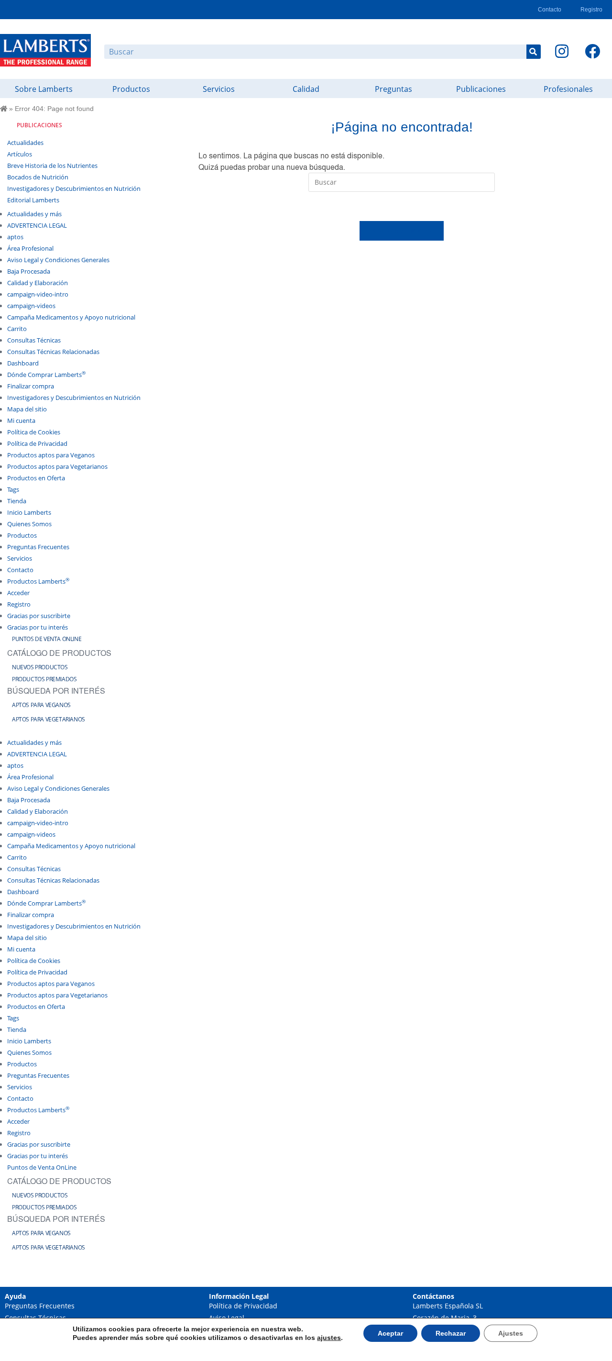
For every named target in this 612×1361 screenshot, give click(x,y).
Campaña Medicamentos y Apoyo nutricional (71, 317)
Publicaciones (481, 89)
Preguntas (393, 89)
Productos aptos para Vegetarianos (57, 466)
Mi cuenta (21, 420)
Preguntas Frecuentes (38, 546)
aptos (15, 236)
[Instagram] (561, 51)
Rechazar (451, 1333)
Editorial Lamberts (33, 200)
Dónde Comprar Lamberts (46, 374)
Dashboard (23, 363)
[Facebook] (592, 51)
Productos (131, 89)
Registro (591, 9)
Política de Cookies (33, 432)
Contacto (549, 9)
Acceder (18, 592)
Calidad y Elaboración (37, 282)
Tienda (16, 501)
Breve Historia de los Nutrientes (52, 165)
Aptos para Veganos (41, 705)
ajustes (329, 1337)
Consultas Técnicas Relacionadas (53, 351)
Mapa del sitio (27, 409)
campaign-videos (31, 305)
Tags (13, 489)
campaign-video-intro (37, 294)
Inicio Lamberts (29, 512)
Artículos (19, 154)
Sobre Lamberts (44, 89)
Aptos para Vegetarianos (48, 719)
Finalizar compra (30, 386)
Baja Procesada (28, 271)
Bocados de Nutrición (37, 177)
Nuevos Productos (40, 667)
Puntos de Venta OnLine (46, 639)
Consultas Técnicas (34, 340)
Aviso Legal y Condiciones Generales (58, 259)
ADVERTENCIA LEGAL (37, 225)
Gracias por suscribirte (38, 615)
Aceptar (390, 1333)
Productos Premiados (44, 679)
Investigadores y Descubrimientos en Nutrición (74, 188)
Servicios (219, 89)
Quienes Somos (29, 524)
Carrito (17, 328)
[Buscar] (533, 51)
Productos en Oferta (36, 478)
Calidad (306, 89)
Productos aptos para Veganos (51, 455)
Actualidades (25, 142)
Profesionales (568, 89)
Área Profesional (30, 248)
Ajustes (510, 1333)
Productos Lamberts (38, 581)
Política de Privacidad (37, 443)
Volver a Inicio (402, 230)
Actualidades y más (34, 214)
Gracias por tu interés (37, 627)
